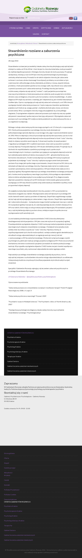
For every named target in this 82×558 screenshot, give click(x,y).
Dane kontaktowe (10, 499)
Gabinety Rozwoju (41, 9)
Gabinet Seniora (13, 361)
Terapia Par (8, 525)
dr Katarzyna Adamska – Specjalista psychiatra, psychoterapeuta (32, 277)
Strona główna (9, 453)
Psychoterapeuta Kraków (16, 342)
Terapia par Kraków (14, 356)
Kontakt (7, 485)
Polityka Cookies (10, 495)
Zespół (6, 463)
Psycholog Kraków (14, 347)
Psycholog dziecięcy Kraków (17, 352)
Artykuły (7, 475)
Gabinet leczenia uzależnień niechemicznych (22, 366)
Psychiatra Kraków (14, 337)
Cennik (6, 480)
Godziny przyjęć (9, 468)
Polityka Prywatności (11, 490)
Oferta (6, 458)
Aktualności (8, 473)
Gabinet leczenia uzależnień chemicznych (21, 371)
